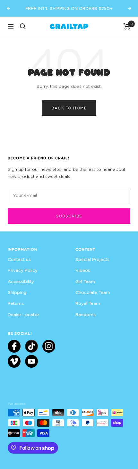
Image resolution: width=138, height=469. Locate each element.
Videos (82, 270)
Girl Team (85, 281)
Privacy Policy (23, 270)
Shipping (17, 292)
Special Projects (92, 259)
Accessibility (21, 281)
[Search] (23, 26)
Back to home (69, 108)
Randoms (85, 314)
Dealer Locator (23, 314)
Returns (16, 303)
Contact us (19, 259)
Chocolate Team (92, 292)
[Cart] (127, 26)
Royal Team (87, 303)
